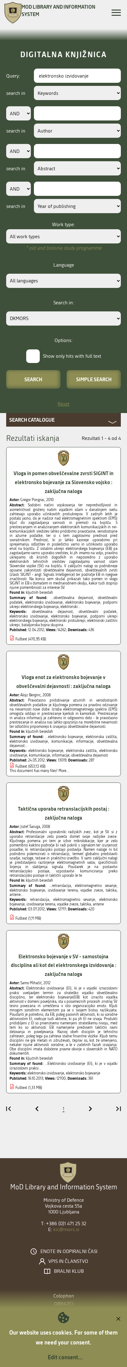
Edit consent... (65, 1357)
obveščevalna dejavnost (52, 612)
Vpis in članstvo (68, 1261)
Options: (63, 340)
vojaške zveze (67, 904)
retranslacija (39, 899)
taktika (85, 904)
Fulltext (21, 639)
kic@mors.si (66, 1229)
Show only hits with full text (72, 356)
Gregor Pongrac (32, 500)
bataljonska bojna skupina (42, 625)
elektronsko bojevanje (69, 616)
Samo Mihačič (31, 983)
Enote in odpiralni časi (68, 1251)
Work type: (63, 224)
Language (63, 265)
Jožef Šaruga (30, 827)
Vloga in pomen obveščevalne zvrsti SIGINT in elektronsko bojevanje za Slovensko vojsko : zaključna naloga (63, 482)
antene (98, 904)
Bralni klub (69, 1271)
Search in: (63, 303)
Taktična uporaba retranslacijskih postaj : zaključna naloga (63, 813)
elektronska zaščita (81, 751)
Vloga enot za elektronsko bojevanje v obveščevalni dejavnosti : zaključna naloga (63, 681)
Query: (13, 76)
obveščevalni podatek (98, 612)
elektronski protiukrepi (67, 620)
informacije (60, 755)
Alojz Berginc (30, 695)
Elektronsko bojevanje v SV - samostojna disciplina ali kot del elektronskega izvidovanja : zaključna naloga (64, 965)
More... (64, 771)
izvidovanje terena (41, 904)
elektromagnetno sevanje (74, 899)
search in (15, 93)
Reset (63, 404)
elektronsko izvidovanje (29, 616)
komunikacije (39, 755)
